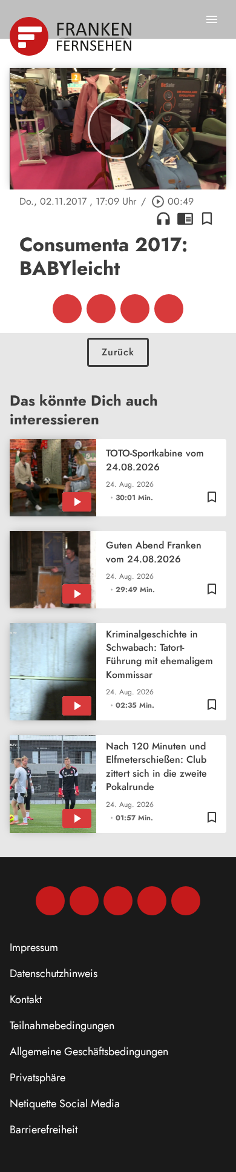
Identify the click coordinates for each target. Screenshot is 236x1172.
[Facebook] (50, 900)
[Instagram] (84, 900)
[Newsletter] (185, 900)
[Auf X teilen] (101, 308)
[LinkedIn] (151, 900)
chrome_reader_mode (185, 218)
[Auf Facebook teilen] (67, 308)
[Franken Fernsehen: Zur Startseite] (72, 36)
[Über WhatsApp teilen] (134, 308)
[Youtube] (118, 900)
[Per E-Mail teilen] (168, 308)
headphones (163, 218)
